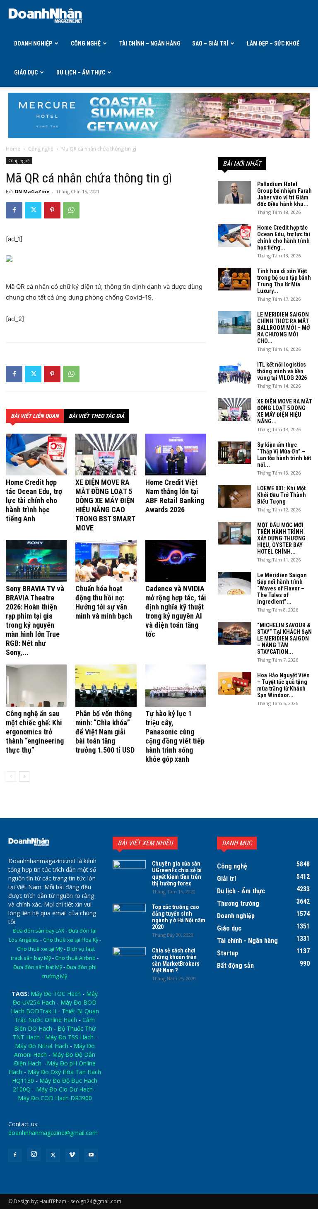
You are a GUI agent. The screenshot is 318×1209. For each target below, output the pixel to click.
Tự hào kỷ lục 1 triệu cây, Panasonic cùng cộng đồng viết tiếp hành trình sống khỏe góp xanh (175, 736)
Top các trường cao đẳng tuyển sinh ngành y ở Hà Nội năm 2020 (178, 917)
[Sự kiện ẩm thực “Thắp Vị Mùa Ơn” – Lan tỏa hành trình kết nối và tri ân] (234, 452)
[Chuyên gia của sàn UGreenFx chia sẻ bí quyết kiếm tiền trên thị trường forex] (129, 871)
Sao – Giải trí (210, 43)
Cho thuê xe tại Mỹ (40, 948)
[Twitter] (33, 210)
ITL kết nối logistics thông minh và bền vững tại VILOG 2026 (282, 371)
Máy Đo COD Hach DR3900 (55, 1098)
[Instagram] (34, 1154)
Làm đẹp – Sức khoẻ (273, 43)
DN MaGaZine (32, 191)
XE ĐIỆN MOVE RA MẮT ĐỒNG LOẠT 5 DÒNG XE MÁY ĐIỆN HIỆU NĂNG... (284, 411)
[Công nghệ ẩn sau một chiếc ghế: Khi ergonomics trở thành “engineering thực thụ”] (36, 685)
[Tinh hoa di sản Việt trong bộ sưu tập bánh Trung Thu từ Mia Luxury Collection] (234, 279)
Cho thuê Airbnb (75, 958)
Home (13, 148)
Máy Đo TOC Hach (56, 994)
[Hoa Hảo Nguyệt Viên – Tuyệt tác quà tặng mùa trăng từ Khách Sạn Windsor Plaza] (234, 683)
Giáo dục (26, 72)
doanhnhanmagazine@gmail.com (53, 1133)
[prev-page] (11, 776)
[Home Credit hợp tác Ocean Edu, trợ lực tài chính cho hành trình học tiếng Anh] (36, 454)
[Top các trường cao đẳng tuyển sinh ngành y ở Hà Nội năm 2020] (129, 915)
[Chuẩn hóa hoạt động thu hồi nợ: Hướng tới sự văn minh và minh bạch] (105, 561)
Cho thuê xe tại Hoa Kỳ (70, 939)
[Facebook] (14, 210)
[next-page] (24, 776)
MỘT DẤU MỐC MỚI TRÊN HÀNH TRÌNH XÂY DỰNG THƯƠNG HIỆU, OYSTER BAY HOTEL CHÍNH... (281, 538)
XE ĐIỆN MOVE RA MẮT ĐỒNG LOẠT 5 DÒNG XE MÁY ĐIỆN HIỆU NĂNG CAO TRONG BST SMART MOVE (105, 505)
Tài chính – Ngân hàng (150, 43)
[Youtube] (91, 1155)
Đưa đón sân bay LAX (38, 930)
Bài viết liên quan (35, 416)
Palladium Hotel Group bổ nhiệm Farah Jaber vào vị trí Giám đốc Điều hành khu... (284, 194)
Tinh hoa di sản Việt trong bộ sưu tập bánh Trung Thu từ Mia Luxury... (284, 281)
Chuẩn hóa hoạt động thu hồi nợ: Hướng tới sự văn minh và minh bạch (103, 602)
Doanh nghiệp (33, 43)
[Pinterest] (52, 210)
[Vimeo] (72, 1155)
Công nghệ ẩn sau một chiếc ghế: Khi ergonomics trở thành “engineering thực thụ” (35, 731)
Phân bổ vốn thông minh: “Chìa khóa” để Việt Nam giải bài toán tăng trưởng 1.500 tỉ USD (105, 731)
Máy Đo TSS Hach (69, 1037)
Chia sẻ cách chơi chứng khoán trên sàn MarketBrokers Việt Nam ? (176, 960)
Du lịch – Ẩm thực (80, 72)
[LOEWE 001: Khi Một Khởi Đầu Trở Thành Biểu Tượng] (234, 496)
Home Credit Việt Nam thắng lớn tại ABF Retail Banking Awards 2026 (174, 496)
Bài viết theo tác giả (96, 416)
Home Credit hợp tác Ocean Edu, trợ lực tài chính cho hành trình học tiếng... (283, 237)
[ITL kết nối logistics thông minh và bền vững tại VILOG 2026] (234, 372)
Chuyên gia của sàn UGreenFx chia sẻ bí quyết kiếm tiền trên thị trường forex (177, 873)
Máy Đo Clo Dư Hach (64, 1089)
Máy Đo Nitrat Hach (41, 1046)
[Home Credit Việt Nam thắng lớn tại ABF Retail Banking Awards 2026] (175, 454)
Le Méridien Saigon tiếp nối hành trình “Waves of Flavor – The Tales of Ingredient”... (282, 588)
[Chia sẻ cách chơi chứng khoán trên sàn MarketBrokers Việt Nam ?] (129, 958)
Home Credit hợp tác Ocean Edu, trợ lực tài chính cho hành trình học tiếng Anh (34, 500)
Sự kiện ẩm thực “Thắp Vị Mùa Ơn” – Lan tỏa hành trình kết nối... (284, 454)
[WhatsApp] (71, 210)
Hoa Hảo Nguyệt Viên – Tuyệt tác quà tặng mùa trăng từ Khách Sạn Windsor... (283, 685)
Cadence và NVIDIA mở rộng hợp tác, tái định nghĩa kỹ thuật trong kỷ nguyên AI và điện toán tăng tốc (175, 611)
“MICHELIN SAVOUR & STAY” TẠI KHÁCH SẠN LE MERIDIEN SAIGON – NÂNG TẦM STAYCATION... (284, 638)
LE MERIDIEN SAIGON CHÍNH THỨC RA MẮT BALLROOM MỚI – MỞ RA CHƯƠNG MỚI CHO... (283, 327)
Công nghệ (86, 43)
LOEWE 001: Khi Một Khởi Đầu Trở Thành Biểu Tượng (281, 495)
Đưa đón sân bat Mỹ (37, 967)
